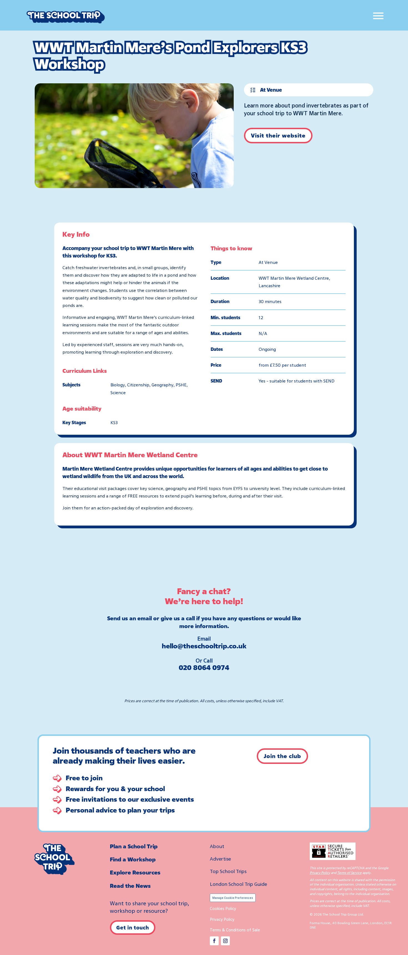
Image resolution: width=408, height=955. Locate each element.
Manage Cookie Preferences (232, 897)
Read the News (130, 885)
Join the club (282, 756)
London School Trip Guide (238, 884)
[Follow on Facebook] (214, 940)
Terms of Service (349, 872)
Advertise (220, 858)
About (217, 846)
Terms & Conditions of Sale (235, 929)
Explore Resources (135, 872)
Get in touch (132, 927)
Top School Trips (228, 871)
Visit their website (278, 135)
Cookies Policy (223, 908)
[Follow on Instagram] (225, 940)
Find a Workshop (133, 859)
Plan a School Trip (134, 846)
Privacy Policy (222, 919)
